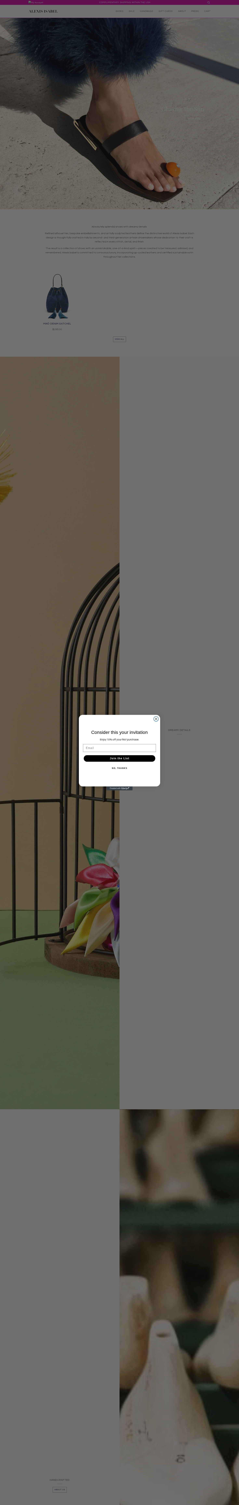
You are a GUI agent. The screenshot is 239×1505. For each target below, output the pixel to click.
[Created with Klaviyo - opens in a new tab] (119, 788)
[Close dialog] (156, 718)
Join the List (119, 758)
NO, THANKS (119, 768)
